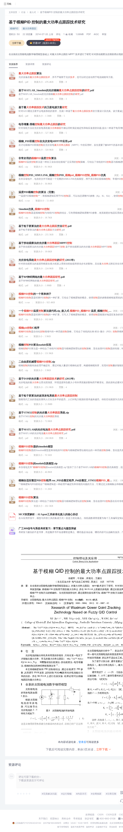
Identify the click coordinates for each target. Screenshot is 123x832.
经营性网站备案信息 (99, 823)
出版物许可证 (101, 827)
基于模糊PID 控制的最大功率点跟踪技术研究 (47, 22)
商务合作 (66, 818)
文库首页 (13, 12)
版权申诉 (90, 827)
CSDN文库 (111, 814)
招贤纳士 (54, 818)
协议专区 (89, 818)
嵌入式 (33, 12)
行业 (23, 12)
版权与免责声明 (77, 827)
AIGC (96, 34)
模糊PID (14, 28)
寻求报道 (77, 818)
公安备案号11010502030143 (28, 823)
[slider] (23, 793)
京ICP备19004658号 (52, 823)
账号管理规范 (63, 827)
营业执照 (113, 827)
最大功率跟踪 (29, 28)
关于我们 (43, 818)
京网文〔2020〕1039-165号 (75, 823)
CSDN (100, 814)
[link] (13, 12)
